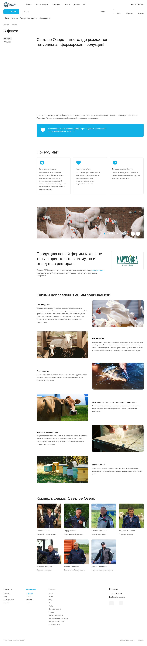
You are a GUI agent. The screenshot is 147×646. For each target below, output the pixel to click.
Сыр (50, 603)
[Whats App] (121, 603)
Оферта (141, 640)
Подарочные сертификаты (58, 618)
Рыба (51, 606)
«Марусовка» (97, 270)
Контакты (29, 600)
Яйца (50, 600)
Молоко (51, 612)
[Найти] (111, 11)
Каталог (52, 589)
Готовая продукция (56, 615)
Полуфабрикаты (55, 609)
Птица (51, 597)
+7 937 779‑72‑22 (137, 4)
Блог (27, 603)
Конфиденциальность (126, 640)
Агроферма (31, 589)
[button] (104, 233)
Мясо (51, 593)
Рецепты (6, 603)
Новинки (14, 18)
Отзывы (7, 42)
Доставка (6, 593)
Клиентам (7, 589)
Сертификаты (44, 18)
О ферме (8, 38)
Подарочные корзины (28, 18)
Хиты (7, 18)
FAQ (5, 597)
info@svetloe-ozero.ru (117, 597)
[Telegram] (111, 603)
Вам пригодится (54, 625)
